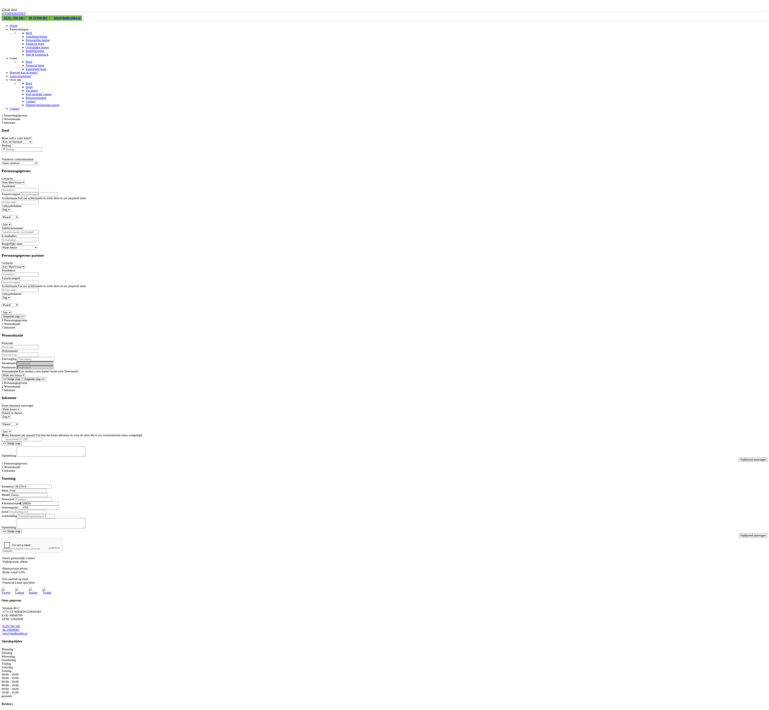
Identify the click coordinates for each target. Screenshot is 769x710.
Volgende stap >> (13, 316)
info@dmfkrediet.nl (67, 18)
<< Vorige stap (11, 379)
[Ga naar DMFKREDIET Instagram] (33, 592)
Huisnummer (10, 351)
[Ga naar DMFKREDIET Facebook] (6, 592)
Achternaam (10, 198)
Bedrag (6, 145)
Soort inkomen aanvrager (17, 405)
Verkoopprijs (10, 507)
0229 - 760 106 (13, 18)
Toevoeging (9, 359)
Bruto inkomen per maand (18, 435)
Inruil (5, 511)
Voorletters (8, 186)
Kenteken (8, 486)
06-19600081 (10, 630)
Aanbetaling (9, 516)
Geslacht (7, 178)
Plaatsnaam (9, 367)
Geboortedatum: (12, 206)
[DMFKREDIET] (14, 13)
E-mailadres (9, 236)
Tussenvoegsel (11, 194)
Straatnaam (9, 363)
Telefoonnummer (12, 228)
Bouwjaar (8, 499)
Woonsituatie (10, 371)
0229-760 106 (11, 626)
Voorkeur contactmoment (17, 159)
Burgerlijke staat (12, 243)
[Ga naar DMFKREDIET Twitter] (46, 592)
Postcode (7, 343)
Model (6, 495)
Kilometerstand (11, 503)
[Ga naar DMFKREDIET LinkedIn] (19, 592)
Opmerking (9, 455)
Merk (5, 490)
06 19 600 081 (37, 18)
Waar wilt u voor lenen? (17, 138)
